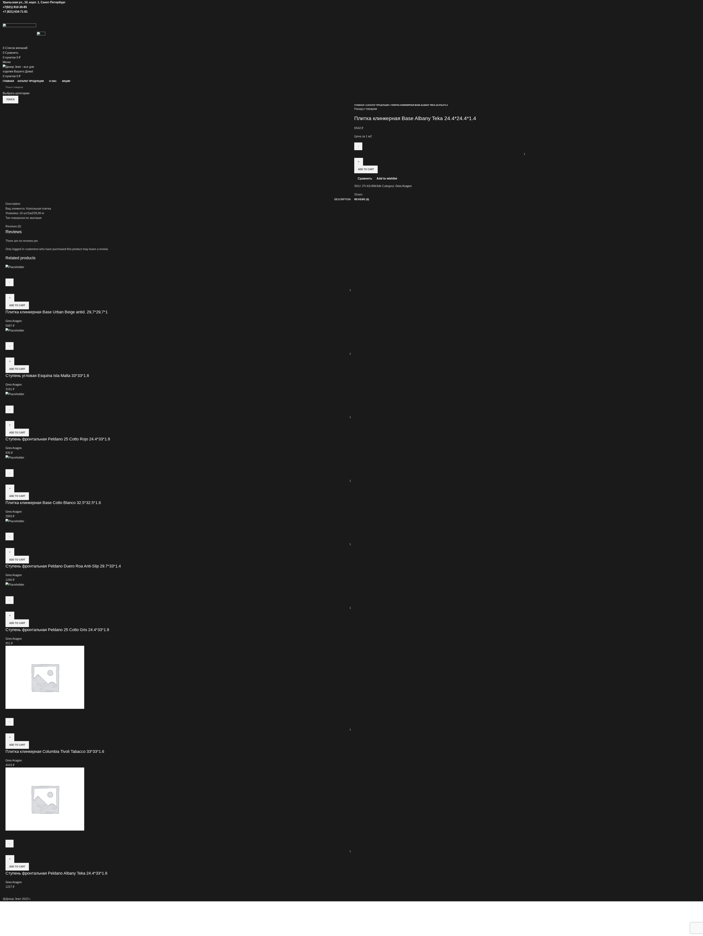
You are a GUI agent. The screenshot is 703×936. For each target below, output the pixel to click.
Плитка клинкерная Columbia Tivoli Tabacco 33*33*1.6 (54, 751)
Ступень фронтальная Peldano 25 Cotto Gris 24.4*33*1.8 (57, 629)
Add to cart (366, 169)
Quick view (20, 274)
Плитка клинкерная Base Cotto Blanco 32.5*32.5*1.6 (53, 502)
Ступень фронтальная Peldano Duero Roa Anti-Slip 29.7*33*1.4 (63, 566)
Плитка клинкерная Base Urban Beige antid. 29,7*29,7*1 (56, 312)
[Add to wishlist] (29, 274)
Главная (359, 105)
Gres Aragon (403, 186)
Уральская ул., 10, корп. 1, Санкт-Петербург (34, 2)
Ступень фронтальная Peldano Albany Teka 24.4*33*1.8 (56, 873)
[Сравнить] (10, 274)
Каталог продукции (377, 105)
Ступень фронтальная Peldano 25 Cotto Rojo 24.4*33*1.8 (57, 439)
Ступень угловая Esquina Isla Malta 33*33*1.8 (47, 375)
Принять (8, 914)
